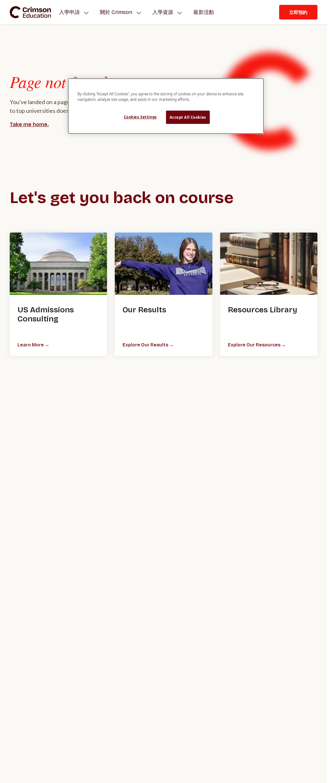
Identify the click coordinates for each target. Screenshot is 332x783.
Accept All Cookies (188, 117)
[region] (166, 106)
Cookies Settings (140, 116)
